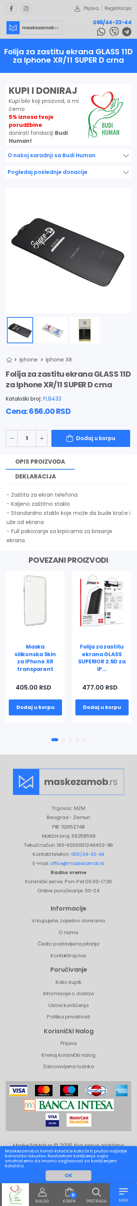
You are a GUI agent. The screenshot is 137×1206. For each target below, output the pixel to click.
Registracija (118, 8)
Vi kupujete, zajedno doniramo (68, 920)
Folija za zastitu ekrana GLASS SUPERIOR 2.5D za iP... (102, 658)
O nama (68, 932)
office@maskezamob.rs (77, 863)
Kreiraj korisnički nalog (68, 1055)
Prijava (91, 8)
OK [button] (68, 1175)
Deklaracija (35, 476)
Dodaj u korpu (95, 438)
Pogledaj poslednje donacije (48, 172)
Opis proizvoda (40, 462)
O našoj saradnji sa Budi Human (52, 155)
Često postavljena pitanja (68, 943)
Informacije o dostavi (68, 993)
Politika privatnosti (68, 1016)
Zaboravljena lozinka (68, 1066)
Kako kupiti (68, 982)
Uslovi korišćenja (68, 1005)
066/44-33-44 (112, 22)
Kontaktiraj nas (68, 955)
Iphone (28, 359)
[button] (54, 739)
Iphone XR (59, 359)
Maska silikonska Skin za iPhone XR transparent (35, 658)
